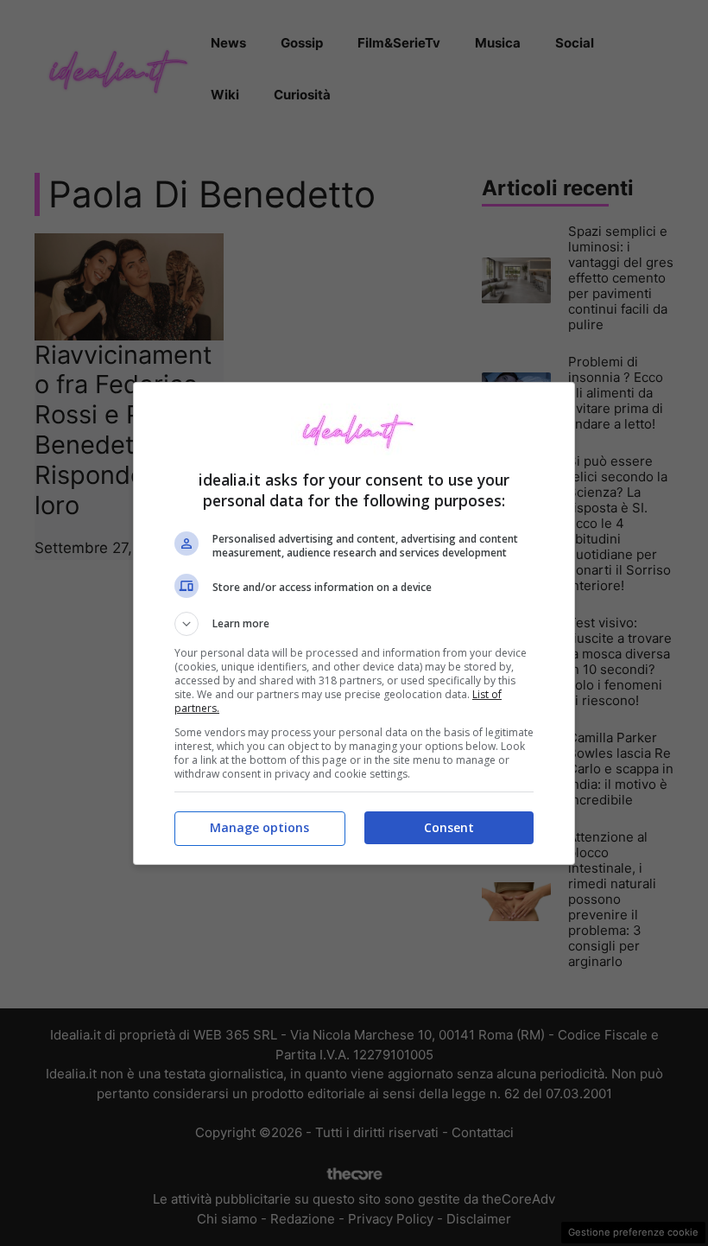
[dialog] (354, 623)
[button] (354, 624)
